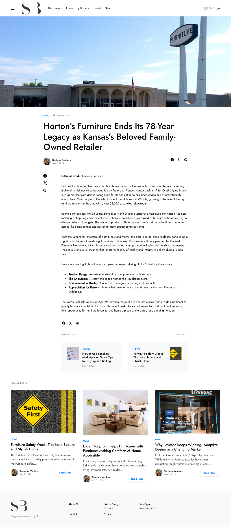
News (46, 115)
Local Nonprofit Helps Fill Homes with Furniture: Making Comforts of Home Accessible (113, 451)
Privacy (107, 514)
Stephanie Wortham (61, 160)
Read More (65, 472)
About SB (74, 504)
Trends (86, 349)
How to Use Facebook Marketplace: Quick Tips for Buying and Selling (97, 357)
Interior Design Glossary (111, 506)
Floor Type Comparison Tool (147, 506)
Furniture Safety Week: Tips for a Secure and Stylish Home (148, 357)
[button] (12, 8)
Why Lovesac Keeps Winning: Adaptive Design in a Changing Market (186, 447)
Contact (73, 514)
